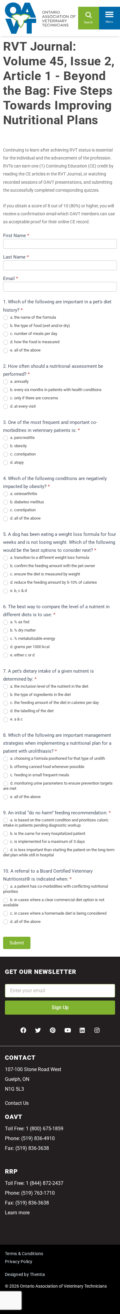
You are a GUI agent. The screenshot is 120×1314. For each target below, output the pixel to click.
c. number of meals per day (33, 333)
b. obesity (18, 446)
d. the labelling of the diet (31, 711)
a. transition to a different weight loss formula (49, 557)
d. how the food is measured (34, 342)
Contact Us (17, 1103)
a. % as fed (19, 622)
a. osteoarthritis (23, 493)
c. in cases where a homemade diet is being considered (57, 913)
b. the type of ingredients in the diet (40, 694)
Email (10, 278)
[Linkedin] (82, 1030)
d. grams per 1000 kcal (29, 646)
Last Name (16, 257)
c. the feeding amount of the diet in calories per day (54, 702)
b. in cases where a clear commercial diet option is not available (53, 902)
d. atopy (16, 462)
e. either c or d (21, 655)
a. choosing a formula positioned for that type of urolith (57, 758)
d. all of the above (25, 518)
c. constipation (22, 454)
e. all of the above (25, 350)
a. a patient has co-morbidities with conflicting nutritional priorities (55, 889)
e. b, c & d (18, 590)
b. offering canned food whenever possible (46, 766)
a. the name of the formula (32, 317)
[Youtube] (67, 1030)
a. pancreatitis (22, 437)
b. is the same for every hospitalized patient (47, 833)
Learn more (17, 1213)
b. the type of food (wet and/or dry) (39, 325)
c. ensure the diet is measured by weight (44, 574)
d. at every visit (22, 406)
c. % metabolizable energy (32, 638)
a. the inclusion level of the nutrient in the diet (48, 686)
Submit (17, 943)
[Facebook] (23, 1030)
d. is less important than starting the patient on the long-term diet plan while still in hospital (58, 852)
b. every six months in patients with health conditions (55, 389)
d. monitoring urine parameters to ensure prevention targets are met (58, 786)
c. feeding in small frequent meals (39, 775)
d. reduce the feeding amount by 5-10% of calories (53, 582)
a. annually (19, 381)
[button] (109, 13)
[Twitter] (38, 1030)
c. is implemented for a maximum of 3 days (47, 841)
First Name (16, 235)
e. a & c (16, 719)
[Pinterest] (52, 1030)
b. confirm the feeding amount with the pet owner (52, 565)
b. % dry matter (22, 630)
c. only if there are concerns (33, 398)
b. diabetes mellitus (26, 502)
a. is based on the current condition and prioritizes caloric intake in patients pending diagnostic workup (56, 823)
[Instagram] (97, 1030)
